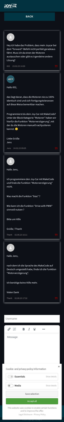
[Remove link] (14, 329)
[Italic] (29, 329)
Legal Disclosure (25, 414)
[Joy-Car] (10, 6)
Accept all (32, 401)
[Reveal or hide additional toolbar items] (43, 329)
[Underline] (34, 329)
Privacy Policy (40, 414)
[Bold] (23, 329)
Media (18, 385)
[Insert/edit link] (9, 329)
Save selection (32, 394)
